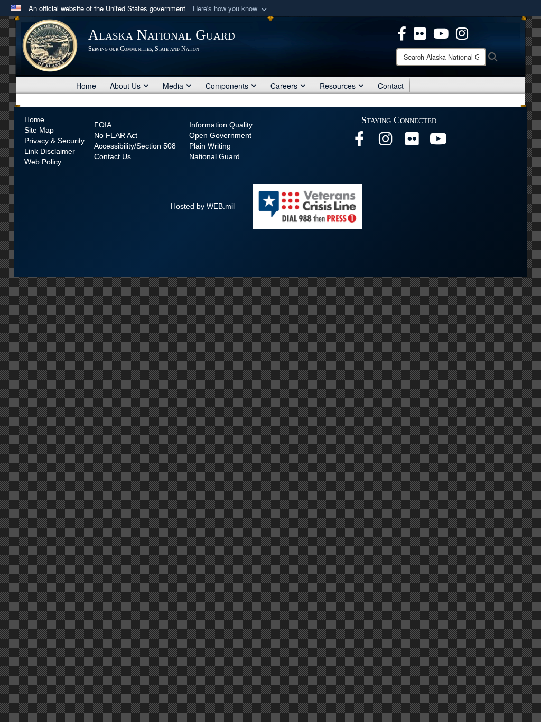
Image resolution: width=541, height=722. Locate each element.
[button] (231, 8)
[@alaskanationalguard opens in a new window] (385, 141)
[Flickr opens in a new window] (420, 32)
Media (173, 85)
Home (86, 85)
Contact (391, 85)
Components (227, 85)
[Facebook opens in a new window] (402, 32)
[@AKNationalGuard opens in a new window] (462, 32)
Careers (283, 85)
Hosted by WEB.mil (203, 206)
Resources (338, 85)
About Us (125, 85)
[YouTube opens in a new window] (441, 32)
